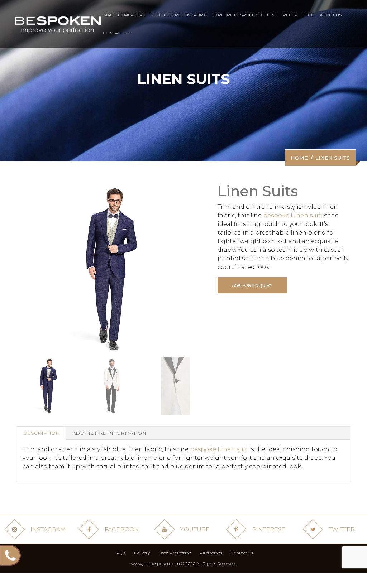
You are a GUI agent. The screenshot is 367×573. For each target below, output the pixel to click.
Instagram (47, 529)
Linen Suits (332, 158)
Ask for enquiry (252, 285)
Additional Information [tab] (109, 433)
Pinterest (268, 529)
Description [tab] (41, 433)
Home (299, 158)
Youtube (194, 529)
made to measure (124, 15)
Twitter (341, 529)
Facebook (120, 529)
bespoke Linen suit (292, 215)
